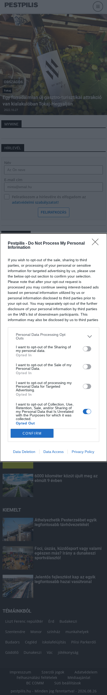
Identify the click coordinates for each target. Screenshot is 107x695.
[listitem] (53, 336)
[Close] (97, 244)
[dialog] (53, 347)
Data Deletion (24, 452)
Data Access (53, 452)
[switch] (87, 348)
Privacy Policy (83, 452)
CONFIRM (32, 433)
